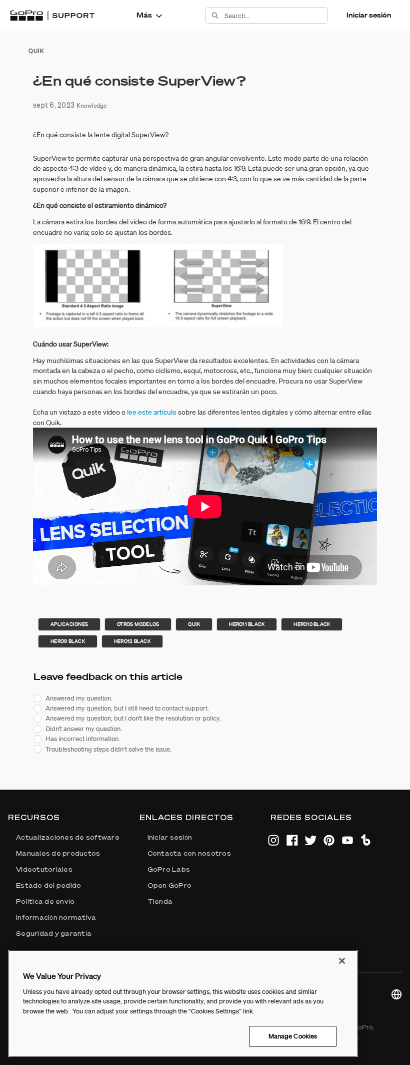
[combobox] (276, 15)
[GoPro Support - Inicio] (52, 15)
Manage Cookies (293, 1036)
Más (144, 15)
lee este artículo (151, 412)
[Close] (342, 961)
